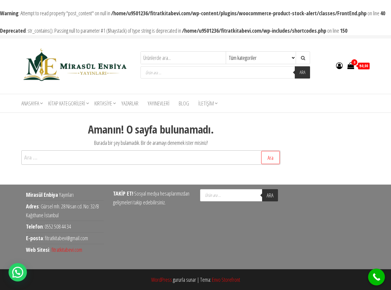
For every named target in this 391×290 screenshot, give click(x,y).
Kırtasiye (103, 103)
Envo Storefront (226, 279)
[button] (18, 272)
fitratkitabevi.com (67, 249)
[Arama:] (150, 157)
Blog (184, 103)
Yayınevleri (159, 103)
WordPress (161, 279)
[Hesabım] (339, 65)
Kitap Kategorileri (66, 103)
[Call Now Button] (376, 277)
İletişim (206, 103)
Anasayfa (30, 103)
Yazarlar (129, 103)
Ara (302, 72)
